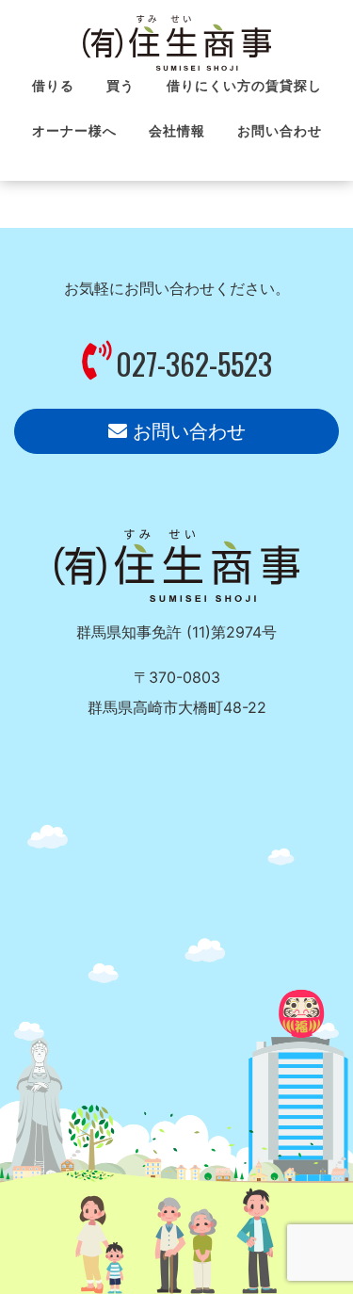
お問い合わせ (186, 431)
